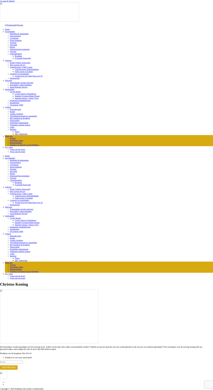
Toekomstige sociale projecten (21, 83)
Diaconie (8, 80)
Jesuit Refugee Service (18, 87)
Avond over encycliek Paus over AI (29, 76)
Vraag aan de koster (17, 152)
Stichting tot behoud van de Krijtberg (24, 145)
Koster (12, 112)
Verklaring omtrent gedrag (20, 125)
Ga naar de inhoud (7, 1)
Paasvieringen (15, 36)
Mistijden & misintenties (19, 34)
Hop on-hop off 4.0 (17, 65)
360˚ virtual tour (21, 134)
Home (7, 29)
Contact (8, 107)
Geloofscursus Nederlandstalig (27, 69)
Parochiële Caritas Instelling (21, 85)
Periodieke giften (16, 141)
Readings (18, 56)
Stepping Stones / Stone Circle (26, 98)
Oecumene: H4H (16, 105)
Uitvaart (13, 52)
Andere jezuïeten (16, 114)
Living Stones (15, 92)
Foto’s (17, 132)
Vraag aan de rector (17, 149)
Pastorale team (15, 109)
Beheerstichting (16, 143)
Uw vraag (9, 147)
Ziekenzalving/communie (20, 49)
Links (12, 127)
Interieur (13, 129)
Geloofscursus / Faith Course (21, 67)
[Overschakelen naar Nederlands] (10, 25)
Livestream (14, 38)
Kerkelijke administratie (19, 123)
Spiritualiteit (9, 89)
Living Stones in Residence (25, 94)
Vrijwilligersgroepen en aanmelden (23, 116)
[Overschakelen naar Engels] (19, 25)
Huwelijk (13, 45)
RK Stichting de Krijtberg (20, 118)
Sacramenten (10, 32)
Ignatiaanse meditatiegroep (20, 100)
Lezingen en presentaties (19, 74)
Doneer (13, 138)
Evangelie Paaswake (23, 58)
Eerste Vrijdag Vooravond (20, 63)
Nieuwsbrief (14, 120)
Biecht (12, 47)
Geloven (8, 60)
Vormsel (13, 43)
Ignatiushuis (14, 103)
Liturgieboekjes (16, 54)
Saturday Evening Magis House (27, 96)
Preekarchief (15, 78)
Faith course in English (24, 72)
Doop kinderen (16, 40)
